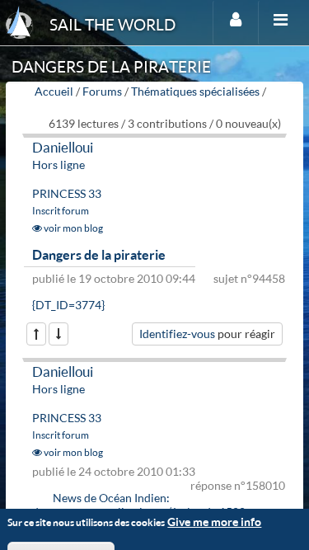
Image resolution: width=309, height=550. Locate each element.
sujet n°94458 (249, 278)
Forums (102, 91)
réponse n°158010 (237, 485)
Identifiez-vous (177, 334)
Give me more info (214, 522)
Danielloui (62, 147)
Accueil (54, 91)
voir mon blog (72, 228)
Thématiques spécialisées (195, 91)
